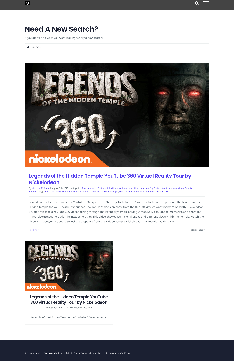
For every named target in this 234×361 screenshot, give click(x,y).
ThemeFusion (80, 353)
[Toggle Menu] (206, 3)
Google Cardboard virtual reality (72, 191)
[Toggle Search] (197, 3)
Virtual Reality (185, 188)
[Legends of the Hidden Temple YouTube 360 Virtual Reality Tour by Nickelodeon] (117, 115)
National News (126, 188)
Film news (50, 191)
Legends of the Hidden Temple (103, 191)
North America (141, 188)
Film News (112, 188)
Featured (102, 188)
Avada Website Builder (60, 353)
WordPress (125, 353)
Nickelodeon (125, 191)
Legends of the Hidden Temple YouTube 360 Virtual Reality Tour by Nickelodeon (110, 179)
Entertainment (89, 188)
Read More (34, 229)
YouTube (33, 191)
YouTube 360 (163, 191)
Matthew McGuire (40, 188)
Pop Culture (155, 188)
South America (169, 188)
